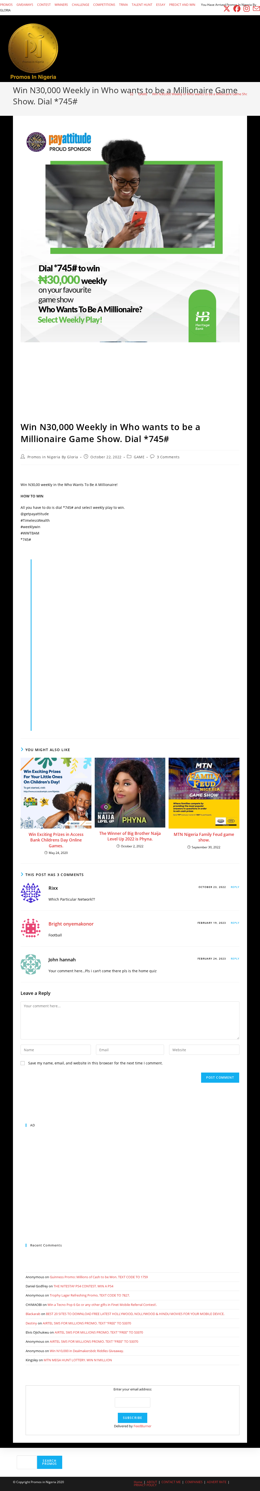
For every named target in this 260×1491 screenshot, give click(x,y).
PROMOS (6, 5)
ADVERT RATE (216, 1482)
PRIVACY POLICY (145, 1485)
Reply (235, 887)
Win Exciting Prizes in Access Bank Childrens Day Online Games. (56, 840)
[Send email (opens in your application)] (255, 8)
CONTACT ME (171, 1482)
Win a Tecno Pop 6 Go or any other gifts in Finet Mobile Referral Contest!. (102, 1304)
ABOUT (152, 1482)
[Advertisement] (130, 382)
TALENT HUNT (142, 5)
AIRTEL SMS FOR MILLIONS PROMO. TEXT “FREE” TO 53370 (87, 1323)
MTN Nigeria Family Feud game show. (204, 837)
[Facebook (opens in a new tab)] (237, 8)
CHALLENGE (80, 5)
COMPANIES (194, 1482)
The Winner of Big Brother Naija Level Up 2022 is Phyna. (130, 836)
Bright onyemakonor (71, 924)
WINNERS (61, 5)
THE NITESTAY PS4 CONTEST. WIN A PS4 (83, 1286)
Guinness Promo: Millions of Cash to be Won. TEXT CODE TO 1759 (99, 1277)
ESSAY (160, 5)
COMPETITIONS (104, 5)
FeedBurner (142, 1426)
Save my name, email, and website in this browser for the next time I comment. (95, 1063)
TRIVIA (123, 5)
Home (138, 1482)
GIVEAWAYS (25, 5)
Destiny (31, 1323)
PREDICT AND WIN (182, 5)
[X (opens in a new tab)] (227, 8)
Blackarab (33, 1313)
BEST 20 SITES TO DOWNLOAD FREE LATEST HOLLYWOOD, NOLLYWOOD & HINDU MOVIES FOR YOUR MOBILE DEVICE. (135, 1313)
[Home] (131, 94)
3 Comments (168, 457)
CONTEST (44, 5)
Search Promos (49, 1462)
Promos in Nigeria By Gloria (52, 457)
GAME (139, 457)
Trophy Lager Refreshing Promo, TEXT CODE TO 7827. (90, 1295)
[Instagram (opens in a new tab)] (246, 8)
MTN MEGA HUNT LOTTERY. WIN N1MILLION (78, 1360)
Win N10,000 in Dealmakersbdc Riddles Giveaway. (87, 1351)
